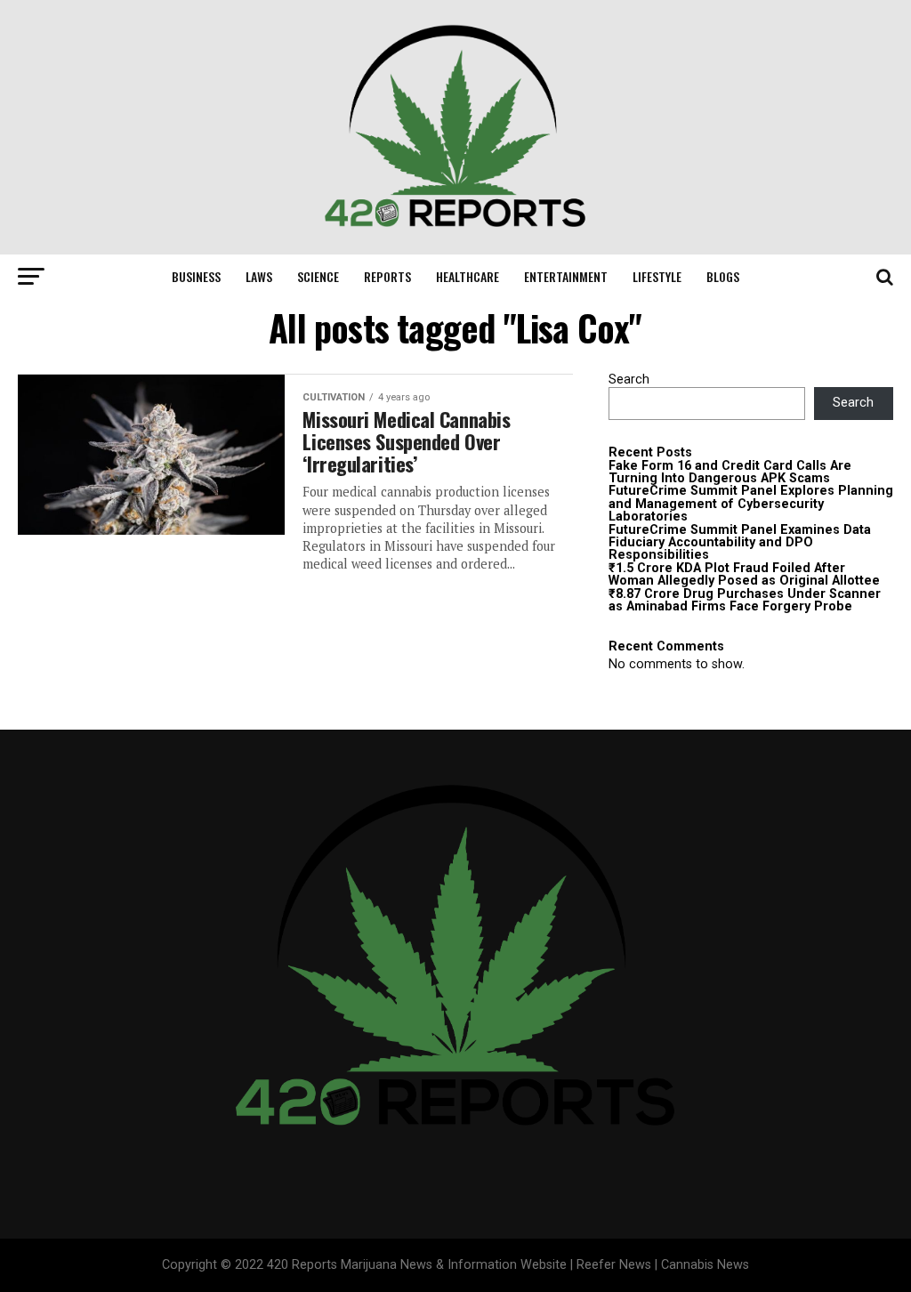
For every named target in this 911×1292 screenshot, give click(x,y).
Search (629, 379)
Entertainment (566, 276)
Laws (259, 276)
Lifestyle (657, 276)
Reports (387, 276)
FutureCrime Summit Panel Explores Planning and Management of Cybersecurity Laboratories (751, 503)
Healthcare (467, 276)
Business (196, 276)
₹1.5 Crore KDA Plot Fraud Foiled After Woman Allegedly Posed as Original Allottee (744, 574)
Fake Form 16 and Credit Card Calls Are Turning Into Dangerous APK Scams (730, 472)
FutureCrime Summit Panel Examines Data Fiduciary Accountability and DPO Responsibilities (740, 542)
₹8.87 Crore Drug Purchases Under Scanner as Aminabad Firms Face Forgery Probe (745, 600)
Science (318, 276)
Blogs (722, 276)
